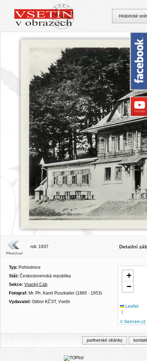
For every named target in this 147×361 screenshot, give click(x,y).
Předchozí (14, 253)
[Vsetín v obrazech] (44, 27)
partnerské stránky (104, 340)
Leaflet (131, 306)
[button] (127, 275)
